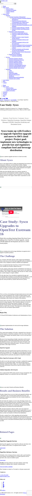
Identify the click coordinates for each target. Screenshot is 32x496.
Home (4, 6)
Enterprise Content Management (16, 31)
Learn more (2, 447)
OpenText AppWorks (17, 55)
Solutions (5, 92)
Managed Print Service (14, 74)
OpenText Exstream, (13, 120)
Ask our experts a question (6, 466)
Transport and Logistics (14, 78)
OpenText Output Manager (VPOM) (20, 27)
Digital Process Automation (15, 54)
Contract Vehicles (10, 11)
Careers (8, 13)
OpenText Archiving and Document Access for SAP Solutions (20, 49)
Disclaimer (2, 494)
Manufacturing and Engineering (16, 77)
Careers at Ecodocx (10, 90)
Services (8, 57)
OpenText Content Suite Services (20, 33)
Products (8, 15)
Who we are (6, 7)
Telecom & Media (13, 73)
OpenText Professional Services (16, 59)
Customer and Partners (11, 89)
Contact (5, 82)
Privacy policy (26, 492)
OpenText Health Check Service (16, 68)
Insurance (11, 72)
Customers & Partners (11, 10)
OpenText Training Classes (15, 61)
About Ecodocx (9, 8)
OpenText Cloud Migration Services (17, 65)
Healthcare (11, 76)
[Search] (15, 3)
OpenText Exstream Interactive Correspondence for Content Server (20, 21)
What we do (6, 14)
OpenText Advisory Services (15, 58)
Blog (4, 81)
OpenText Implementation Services (17, 66)
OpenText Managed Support (15, 62)
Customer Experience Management (17, 17)
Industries (8, 69)
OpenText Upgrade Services (15, 64)
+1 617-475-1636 (4, 475)
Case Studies (6, 80)
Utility (10, 70)
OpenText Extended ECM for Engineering (22, 45)
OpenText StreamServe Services (19, 23)
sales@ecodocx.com (5, 476)
